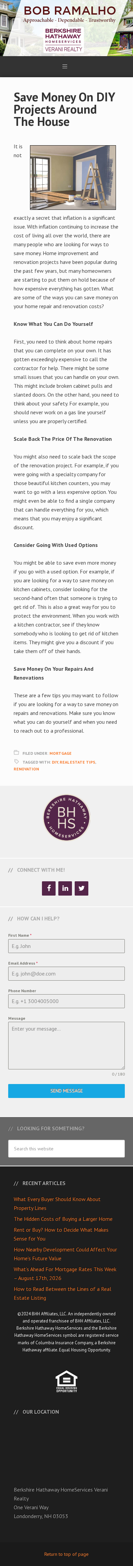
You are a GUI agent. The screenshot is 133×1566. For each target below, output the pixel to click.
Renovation (26, 768)
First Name (20, 935)
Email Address (23, 963)
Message (16, 1018)
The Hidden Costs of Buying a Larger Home (63, 1218)
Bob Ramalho (66, 28)
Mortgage (60, 753)
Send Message (66, 1091)
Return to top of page (66, 1554)
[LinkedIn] (65, 888)
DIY (55, 762)
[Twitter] (81, 888)
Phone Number (22, 990)
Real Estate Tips (77, 762)
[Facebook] (49, 888)
